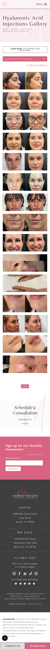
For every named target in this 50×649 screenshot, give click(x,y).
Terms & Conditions (17, 604)
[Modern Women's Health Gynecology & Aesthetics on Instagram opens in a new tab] (14, 573)
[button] (5, 638)
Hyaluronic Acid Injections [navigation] (16, 31)
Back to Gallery (38, 65)
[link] (25, 558)
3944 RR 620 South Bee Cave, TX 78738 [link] (25, 539)
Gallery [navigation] (14, 29)
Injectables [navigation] (26, 29)
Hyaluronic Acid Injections (25, 50)
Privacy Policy (35, 604)
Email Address (14, 458)
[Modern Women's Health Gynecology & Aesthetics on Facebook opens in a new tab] (20, 573)
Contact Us (25, 420)
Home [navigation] (5, 29)
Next (25, 386)
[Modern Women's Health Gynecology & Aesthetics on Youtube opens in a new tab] (25, 573)
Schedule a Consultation (25, 410)
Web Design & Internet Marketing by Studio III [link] (25, 599)
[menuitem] (14, 573)
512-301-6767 (9, 636)
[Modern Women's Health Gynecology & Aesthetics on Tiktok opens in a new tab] (31, 573)
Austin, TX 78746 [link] (25, 514)
